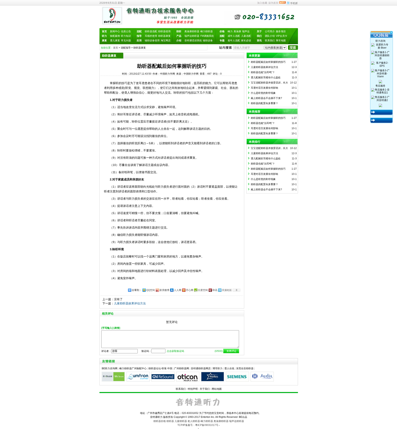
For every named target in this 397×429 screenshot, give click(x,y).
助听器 (170, 421)
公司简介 (270, 31)
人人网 (177, 290)
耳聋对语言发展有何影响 (264, 87)
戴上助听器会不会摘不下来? (266, 98)
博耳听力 (217, 368)
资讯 (259, 40)
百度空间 (203, 290)
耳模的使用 (151, 36)
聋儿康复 (115, 40)
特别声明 (193, 388)
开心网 (189, 290)
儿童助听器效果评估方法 (130, 303)
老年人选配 (234, 40)
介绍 (178, 40)
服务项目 (281, 31)
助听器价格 (159, 421)
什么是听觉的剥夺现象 (263, 93)
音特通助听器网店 (201, 368)
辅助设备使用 (152, 40)
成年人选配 (234, 36)
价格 (222, 31)
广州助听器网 (181, 368)
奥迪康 (237, 31)
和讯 (214, 290)
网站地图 (217, 388)
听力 (104, 36)
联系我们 (270, 40)
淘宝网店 (166, 40)
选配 (139, 31)
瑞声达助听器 (191, 36)
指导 (139, 36)
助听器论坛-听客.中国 (160, 368)
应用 (139, 40)
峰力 (230, 31)
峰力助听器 (206, 31)
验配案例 (115, 36)
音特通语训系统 (193, 40)
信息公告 (126, 31)
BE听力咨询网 (109, 368)
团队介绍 (270, 36)
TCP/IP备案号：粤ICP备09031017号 (197, 425)
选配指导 (126, 47)
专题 (222, 40)
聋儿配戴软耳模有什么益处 (266, 77)
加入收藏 (262, 2)
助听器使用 (164, 31)
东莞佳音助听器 (245, 368)
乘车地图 (281, 40)
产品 (178, 36)
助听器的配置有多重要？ (264, 103)
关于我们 (205, 388)
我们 (259, 36)
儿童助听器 (181, 421)
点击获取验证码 (175, 351)
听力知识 (126, 36)
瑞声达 (246, 31)
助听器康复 (164, 36)
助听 (178, 31)
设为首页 (273, 2)
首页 (104, 31)
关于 (259, 31)
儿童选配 (246, 36)
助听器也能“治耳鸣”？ (263, 72)
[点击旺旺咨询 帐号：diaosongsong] (380, 81)
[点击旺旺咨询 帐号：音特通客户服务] (380, 105)
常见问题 (126, 40)
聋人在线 (229, 368)
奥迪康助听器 (191, 31)
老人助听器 (194, 421)
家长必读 (246, 40)
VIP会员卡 (281, 36)
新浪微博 (164, 290)
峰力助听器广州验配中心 (133, 368)
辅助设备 (208, 40)
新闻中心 (115, 31)
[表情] (117, 328)
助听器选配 (151, 31)
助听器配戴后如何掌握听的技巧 (268, 62)
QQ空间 (150, 290)
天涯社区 (227, 290)
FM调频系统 (207, 36)
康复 (104, 40)
